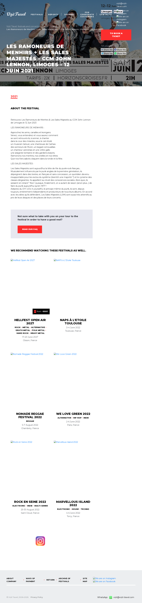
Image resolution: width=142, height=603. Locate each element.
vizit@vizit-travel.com (121, 5)
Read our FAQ (29, 229)
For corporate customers (87, 14)
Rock (18, 327)
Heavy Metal (38, 333)
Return (50, 580)
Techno (85, 509)
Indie (86, 418)
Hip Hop (77, 418)
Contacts (106, 14)
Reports (53, 14)
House (75, 509)
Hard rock (23, 333)
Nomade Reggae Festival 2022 (30, 415)
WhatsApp (103, 597)
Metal (25, 327)
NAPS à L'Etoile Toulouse (73, 321)
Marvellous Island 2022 (73, 503)
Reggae (30, 421)
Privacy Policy (37, 597)
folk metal (38, 330)
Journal (69, 14)
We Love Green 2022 (73, 414)
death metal (23, 330)
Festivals (37, 14)
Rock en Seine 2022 (30, 501)
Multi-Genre (41, 506)
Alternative (38, 327)
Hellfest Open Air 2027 (30, 321)
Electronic (18, 506)
